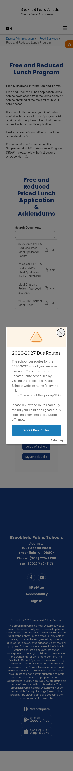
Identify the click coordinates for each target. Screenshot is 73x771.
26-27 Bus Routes (36, 430)
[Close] (61, 333)
